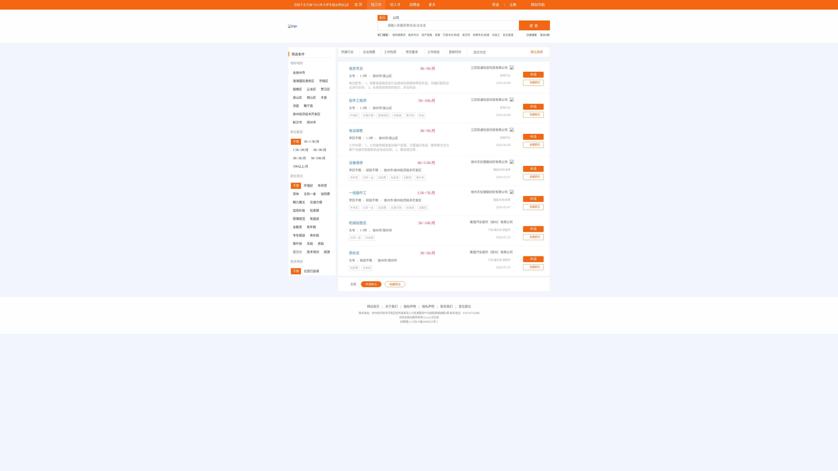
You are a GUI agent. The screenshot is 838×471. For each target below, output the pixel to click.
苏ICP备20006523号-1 (425, 321)
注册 (513, 5)
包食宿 (314, 210)
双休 (296, 194)
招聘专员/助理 (481, 35)
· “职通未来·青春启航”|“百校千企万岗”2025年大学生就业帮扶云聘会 (303, 5)
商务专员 (356, 68)
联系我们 (446, 306)
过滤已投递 (311, 271)
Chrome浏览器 (431, 317)
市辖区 (323, 81)
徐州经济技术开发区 (306, 114)
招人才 (395, 5)
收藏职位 (535, 82)
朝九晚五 (299, 202)
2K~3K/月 (319, 150)
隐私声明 (428, 306)
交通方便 (316, 202)
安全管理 (508, 35)
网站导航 (538, 5)
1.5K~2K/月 (300, 150)
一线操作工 (357, 193)
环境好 (308, 185)
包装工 (496, 35)
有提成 (314, 218)
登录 (496, 5)
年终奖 (322, 185)
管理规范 (299, 218)
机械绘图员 (357, 223)
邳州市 (311, 122)
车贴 (310, 243)
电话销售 (356, 131)
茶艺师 (466, 35)
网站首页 (373, 306)
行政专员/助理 (451, 35)
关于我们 (391, 306)
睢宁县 (308, 106)
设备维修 (356, 163)
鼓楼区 (297, 89)
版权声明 (410, 306)
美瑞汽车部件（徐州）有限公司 (491, 222)
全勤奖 (297, 227)
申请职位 (371, 284)
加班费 (325, 194)
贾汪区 (325, 89)
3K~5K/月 (299, 158)
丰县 (324, 97)
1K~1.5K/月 (311, 141)
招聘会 (414, 5)
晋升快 (297, 243)
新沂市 (297, 122)
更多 (432, 5)
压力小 (297, 252)
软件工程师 (357, 100)
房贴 (321, 243)
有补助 (314, 235)
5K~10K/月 (318, 158)
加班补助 (299, 210)
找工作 (376, 5)
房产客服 (427, 35)
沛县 (296, 106)
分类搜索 (531, 35)
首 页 (358, 5)
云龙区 (311, 89)
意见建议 (465, 306)
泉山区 (297, 97)
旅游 (327, 252)
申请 (533, 74)
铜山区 (311, 97)
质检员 (354, 253)
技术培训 (313, 252)
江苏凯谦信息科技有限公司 (489, 67)
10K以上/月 (300, 166)
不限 (296, 141)
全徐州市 (299, 72)
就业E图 (545, 35)
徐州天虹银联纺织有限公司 (489, 162)
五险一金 (310, 194)
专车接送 (299, 235)
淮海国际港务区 (303, 81)
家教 (437, 35)
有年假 (311, 227)
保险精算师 (398, 35)
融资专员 (413, 35)
